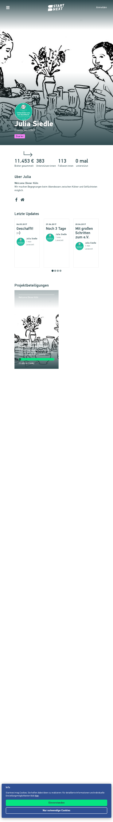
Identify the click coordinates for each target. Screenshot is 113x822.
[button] (53, 271)
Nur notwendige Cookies (56, 810)
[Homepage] (56, 7)
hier (37, 796)
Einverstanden (57, 803)
